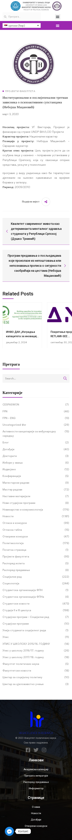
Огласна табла (36, 529)
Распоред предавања (36, 570)
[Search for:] (36, 378)
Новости (36, 516)
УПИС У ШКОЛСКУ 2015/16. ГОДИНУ (36, 643)
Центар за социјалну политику (36, 677)
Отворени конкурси (36, 536)
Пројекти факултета (36, 556)
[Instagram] (44, 750)
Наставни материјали (36, 496)
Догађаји (36, 449)
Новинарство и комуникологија (36, 509)
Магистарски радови (36, 482)
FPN (36, 411)
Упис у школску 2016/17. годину (36, 650)
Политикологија (36, 543)
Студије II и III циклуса (36, 610)
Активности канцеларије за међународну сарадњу (36, 433)
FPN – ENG (36, 418)
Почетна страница (35, 549)
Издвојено (36, 469)
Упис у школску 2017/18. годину (36, 657)
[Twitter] (36, 750)
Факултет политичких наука (35, 663)
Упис (36, 637)
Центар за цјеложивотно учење (35, 684)
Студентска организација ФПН (35, 590)
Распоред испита (35, 563)
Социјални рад (36, 576)
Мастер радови (36, 489)
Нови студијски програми (36, 503)
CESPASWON (36, 404)
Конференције (35, 476)
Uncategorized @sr (36, 424)
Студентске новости (36, 603)
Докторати (35, 456)
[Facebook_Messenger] (9, 831)
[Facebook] (27, 750)
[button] (57, 17)
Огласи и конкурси (36, 523)
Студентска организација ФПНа (36, 596)
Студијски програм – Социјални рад (36, 617)
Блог (36, 442)
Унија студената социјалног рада (35, 630)
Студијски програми (36, 623)
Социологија (36, 583)
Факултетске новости (36, 670)
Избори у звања (36, 462)
